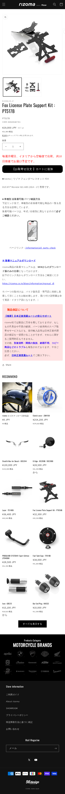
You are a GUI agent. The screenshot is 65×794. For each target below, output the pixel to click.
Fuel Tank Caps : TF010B (42, 556)
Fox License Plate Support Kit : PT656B (47, 510)
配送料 (4, 135)
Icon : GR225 (7, 603)
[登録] (55, 748)
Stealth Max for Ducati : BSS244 (14, 461)
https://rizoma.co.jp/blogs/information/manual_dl (28, 283)
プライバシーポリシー (17, 715)
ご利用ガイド (12, 694)
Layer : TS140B (7, 510)
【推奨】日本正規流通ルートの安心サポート (28, 316)
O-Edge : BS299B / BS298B (43, 461)
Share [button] (8, 364)
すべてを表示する (32, 623)
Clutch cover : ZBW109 (41, 415)
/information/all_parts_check (40, 247)
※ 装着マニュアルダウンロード (19, 260)
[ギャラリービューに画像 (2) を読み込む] (32, 87)
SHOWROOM (12, 708)
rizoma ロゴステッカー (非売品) (15, 415)
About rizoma (12, 701)
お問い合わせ (12, 729)
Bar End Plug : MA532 (41, 603)
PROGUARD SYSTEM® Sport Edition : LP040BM (16, 557)
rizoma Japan (35, 788)
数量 (4, 140)
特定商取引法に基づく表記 (19, 722)
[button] (3, 4)
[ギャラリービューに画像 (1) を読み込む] (12, 87)
